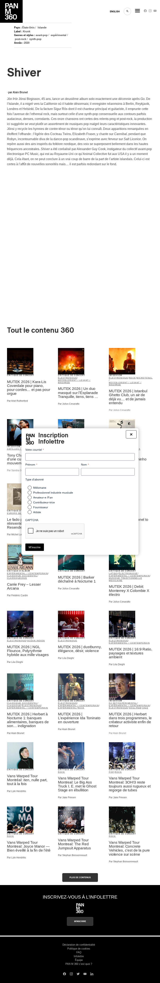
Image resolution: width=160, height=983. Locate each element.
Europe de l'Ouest (20, 513)
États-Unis (28, 27)
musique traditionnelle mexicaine (125, 579)
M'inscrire (80, 921)
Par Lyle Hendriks (16, 791)
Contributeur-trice (44, 502)
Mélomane (39, 487)
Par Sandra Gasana (17, 470)
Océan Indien (36, 641)
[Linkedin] (91, 974)
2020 (26, 42)
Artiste (37, 512)
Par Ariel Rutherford (17, 401)
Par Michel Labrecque (18, 534)
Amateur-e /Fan (43, 497)
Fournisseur (40, 507)
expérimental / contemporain (27, 573)
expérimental (58, 35)
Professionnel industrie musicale (53, 492)
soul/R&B (135, 708)
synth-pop (35, 39)
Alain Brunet (20, 92)
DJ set (113, 703)
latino (113, 573)
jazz (145, 708)
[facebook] (145, 11)
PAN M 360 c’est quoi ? (78, 963)
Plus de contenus (80, 877)
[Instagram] (150, 11)
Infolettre (79, 956)
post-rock (20, 39)
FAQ (78, 952)
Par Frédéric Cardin (17, 595)
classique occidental (22, 576)
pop (111, 772)
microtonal (145, 378)
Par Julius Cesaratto (68, 403)
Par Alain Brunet (15, 733)
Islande (42, 27)
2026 (24, 578)
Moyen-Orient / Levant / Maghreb (74, 381)
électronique (67, 378)
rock (132, 378)
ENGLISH (115, 11)
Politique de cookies (78, 948)
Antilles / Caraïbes (20, 449)
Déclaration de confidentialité (78, 944)
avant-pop (42, 35)
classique (14, 578)
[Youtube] (155, 11)
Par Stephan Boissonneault (72, 855)
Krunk (26, 31)
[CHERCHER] (127, 11)
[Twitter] (78, 974)
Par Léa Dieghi (15, 662)
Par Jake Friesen (67, 797)
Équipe (79, 960)
